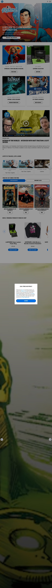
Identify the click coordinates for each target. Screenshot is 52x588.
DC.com (22, 289)
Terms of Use (23, 291)
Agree (26, 301)
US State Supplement (25, 297)
